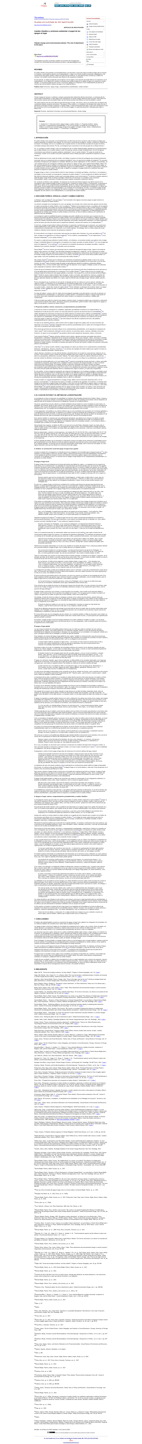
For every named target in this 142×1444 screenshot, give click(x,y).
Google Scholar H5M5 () (96, 26)
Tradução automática (94, 47)
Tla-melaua (39, 17)
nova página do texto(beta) (96, 32)
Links (97, 972)
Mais (89, 59)
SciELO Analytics (93, 24)
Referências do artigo (94, 39)
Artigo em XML (93, 37)
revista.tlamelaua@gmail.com (71, 1442)
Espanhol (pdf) (93, 34)
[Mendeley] (87, 59)
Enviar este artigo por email (96, 49)
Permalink (91, 64)
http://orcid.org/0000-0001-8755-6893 (47, 56)
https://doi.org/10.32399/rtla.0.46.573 (42, 25)
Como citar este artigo (95, 42)
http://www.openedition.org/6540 (66, 1119)
